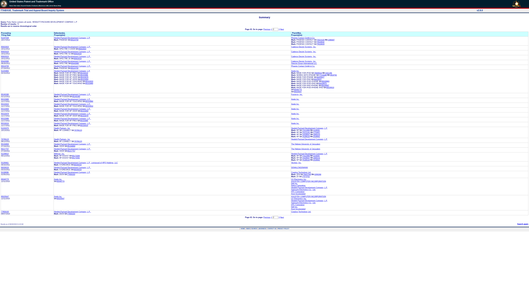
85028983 (325, 81)
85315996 (84, 75)
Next (282, 29)
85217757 (5, 149)
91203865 (5, 71)
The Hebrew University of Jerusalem (305, 144)
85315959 (84, 79)
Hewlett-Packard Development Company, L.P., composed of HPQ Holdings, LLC (86, 163)
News (55, 5)
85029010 (330, 88)
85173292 (76, 158)
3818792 (333, 75)
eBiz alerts (49, 5)
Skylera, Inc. (296, 163)
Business (41, 5)
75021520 (321, 40)
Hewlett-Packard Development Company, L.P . (72, 47)
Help (59, 5)
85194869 (5, 144)
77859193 (71, 174)
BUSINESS (262, 228)
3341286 (328, 73)
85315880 (89, 83)
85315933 (89, 81)
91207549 (5, 38)
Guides (28, 5)
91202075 (5, 128)
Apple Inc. (295, 71)
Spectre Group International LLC (304, 63)
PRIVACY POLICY (283, 228)
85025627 (320, 77)
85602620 (5, 52)
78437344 (307, 174)
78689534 (318, 73)
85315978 (84, 77)
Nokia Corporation (298, 185)
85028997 (325, 85)
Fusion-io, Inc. (297, 94)
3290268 (317, 174)
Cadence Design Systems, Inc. (303, 47)
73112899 (306, 130)
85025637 (318, 79)
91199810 (5, 154)
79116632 (320, 42)
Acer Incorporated (298, 194)
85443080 (5, 61)
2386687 (331, 40)
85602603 (5, 47)
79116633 (320, 44)
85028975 (323, 83)
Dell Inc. (294, 183)
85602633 (5, 56)
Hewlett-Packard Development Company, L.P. (72, 38)
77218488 (323, 75)
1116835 (316, 130)
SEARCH (254, 228)
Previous (266, 29)
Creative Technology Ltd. (301, 172)
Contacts (35, 5)
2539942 (316, 136)
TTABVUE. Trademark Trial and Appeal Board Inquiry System (32, 10)
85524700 (74, 40)
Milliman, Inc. (59, 154)
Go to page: (258, 29)
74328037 (306, 134)
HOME (243, 228)
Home (11, 5)
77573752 (306, 176)
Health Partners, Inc (62, 128)
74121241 (306, 132)
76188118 (306, 136)
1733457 (316, 132)
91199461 (5, 163)
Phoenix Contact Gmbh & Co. (303, 38)
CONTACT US (272, 228)
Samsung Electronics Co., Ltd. (303, 190)
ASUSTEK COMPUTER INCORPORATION (308, 181)
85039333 (78, 165)
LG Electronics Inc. (299, 179)
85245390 (5, 94)
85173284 (76, 156)
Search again (522, 224)
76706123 (78, 130)
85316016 (84, 73)
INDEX (248, 228)
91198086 (5, 172)
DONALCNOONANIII (299, 168)
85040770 (298, 90)
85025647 (298, 92)
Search (23, 5)
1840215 (316, 134)
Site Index (17, 5)
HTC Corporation (297, 192)
